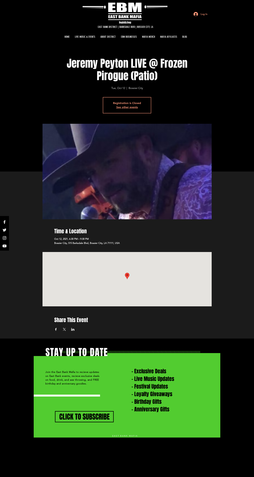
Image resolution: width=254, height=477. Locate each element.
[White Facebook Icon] (4, 222)
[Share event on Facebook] (56, 329)
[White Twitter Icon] (4, 230)
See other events (127, 107)
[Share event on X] (64, 329)
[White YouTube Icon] (4, 246)
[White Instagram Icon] (4, 238)
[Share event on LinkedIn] (72, 329)
